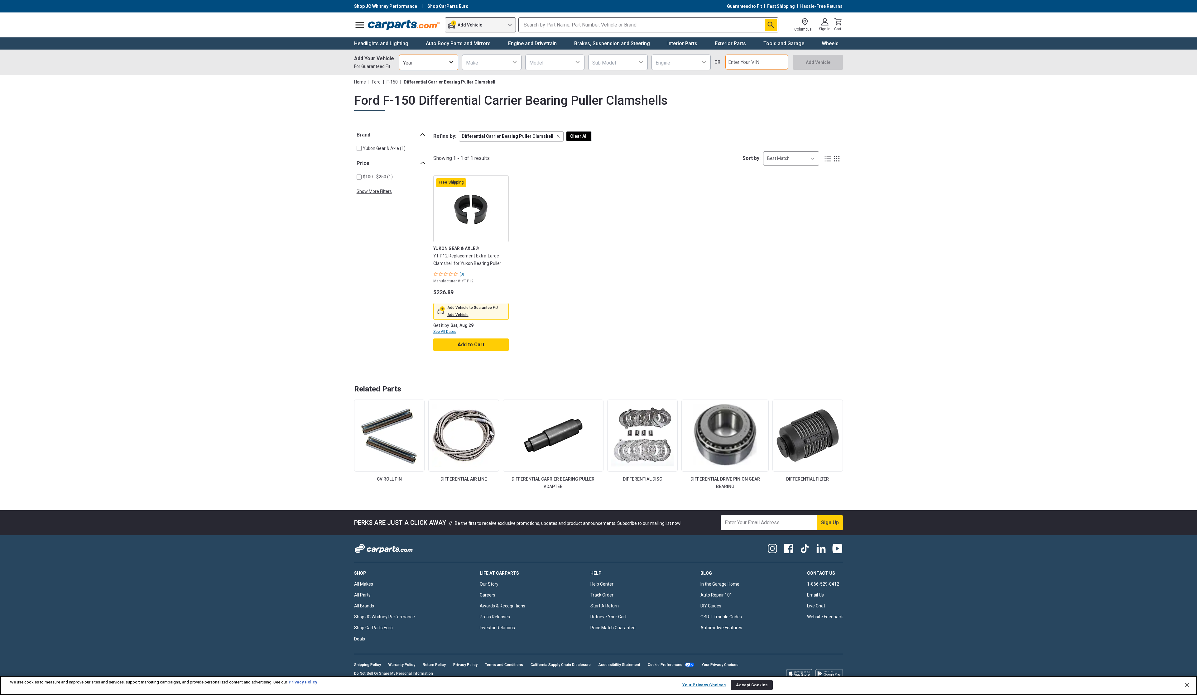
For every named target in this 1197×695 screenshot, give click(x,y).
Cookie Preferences (665, 665)
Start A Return (604, 605)
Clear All (579, 136)
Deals (359, 638)
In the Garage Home (719, 584)
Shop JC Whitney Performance (384, 616)
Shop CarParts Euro (373, 627)
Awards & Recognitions (502, 605)
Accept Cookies (751, 685)
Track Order (601, 594)
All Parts (362, 594)
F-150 (392, 81)
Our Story (489, 584)
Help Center (601, 584)
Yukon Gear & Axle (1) (384, 148)
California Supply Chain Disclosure (561, 665)
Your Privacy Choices (720, 665)
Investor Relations (497, 627)
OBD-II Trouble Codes (721, 616)
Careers (487, 594)
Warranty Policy (401, 665)
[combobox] (428, 62)
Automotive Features (721, 627)
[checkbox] (359, 148)
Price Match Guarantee (613, 627)
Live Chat (816, 605)
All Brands (364, 605)
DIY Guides (710, 605)
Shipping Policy (367, 665)
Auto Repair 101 (716, 594)
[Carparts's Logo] (404, 25)
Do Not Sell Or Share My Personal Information (393, 673)
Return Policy (434, 665)
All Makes (363, 584)
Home (360, 81)
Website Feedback (825, 616)
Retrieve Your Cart (608, 616)
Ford (376, 81)
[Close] (1187, 685)
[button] (511, 136)
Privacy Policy (465, 665)
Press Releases (495, 616)
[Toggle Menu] (359, 25)
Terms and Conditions (504, 665)
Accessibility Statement (619, 665)
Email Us (815, 594)
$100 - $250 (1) (378, 176)
